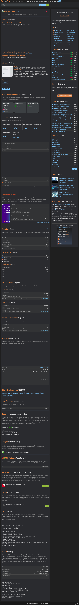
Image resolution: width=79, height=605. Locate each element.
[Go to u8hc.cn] (19, 11)
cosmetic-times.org (57, 74)
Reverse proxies (33, 103)
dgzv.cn (10, 393)
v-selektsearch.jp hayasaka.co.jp (61, 118)
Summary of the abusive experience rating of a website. (16, 321)
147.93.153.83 (55, 166)
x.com (56, 34)
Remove (57, 213)
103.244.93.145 (56, 158)
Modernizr (6, 109)
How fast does (13, 401)
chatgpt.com (58, 41)
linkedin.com (70, 39)
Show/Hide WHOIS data (61, 210)
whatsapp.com (71, 45)
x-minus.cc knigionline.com (60, 110)
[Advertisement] (25, 39)
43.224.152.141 (28, 54)
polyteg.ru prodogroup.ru (59, 112)
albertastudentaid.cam (58, 64)
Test (47, 506)
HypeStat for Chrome (66, 95)
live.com (69, 43)
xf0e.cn (37, 393)
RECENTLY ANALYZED (25, 1)
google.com (57, 30)
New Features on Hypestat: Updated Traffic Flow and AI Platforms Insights (66, 187)
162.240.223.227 (56, 147)
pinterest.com (58, 45)
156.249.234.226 (56, 160)
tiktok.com (57, 37)
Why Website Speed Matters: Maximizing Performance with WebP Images (66, 180)
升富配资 (4, 82)
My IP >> (74, 169)
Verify (11, 492)
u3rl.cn (42, 393)
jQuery (6, 111)
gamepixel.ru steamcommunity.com (62, 114)
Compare (43, 5)
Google (11, 442)
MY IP (60, 1)
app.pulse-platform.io (57, 72)
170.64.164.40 (56, 152)
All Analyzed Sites (31, 603)
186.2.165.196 (55, 141)
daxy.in (53, 76)
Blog (38, 603)
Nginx (18, 106)
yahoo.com (70, 41)
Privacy (42, 603)
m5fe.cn (10, 395)
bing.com (56, 39)
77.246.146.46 (55, 150)
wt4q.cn (4, 393)
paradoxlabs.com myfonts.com (61, 127)
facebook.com (58, 32)
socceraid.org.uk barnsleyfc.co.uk (62, 124)
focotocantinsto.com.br (58, 56)
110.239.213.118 (56, 145)
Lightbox (6, 108)
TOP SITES (18, 1)
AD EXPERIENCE (39, 1)
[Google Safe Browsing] (3, 452)
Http (7, 511)
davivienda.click (56, 66)
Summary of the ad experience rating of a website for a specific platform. (21, 286)
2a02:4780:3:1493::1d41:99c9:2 (60, 154)
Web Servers (19, 103)
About (46, 603)
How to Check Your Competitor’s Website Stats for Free (67, 194)
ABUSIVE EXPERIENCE (46, 1)
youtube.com (70, 30)
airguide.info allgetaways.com (61, 104)
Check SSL (45, 486)
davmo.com (55, 62)
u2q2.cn (15, 393)
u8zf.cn (32, 393)
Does (15, 414)
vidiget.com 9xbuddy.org (59, 129)
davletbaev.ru (55, 58)
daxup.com (55, 68)
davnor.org (55, 54)
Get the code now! (64, 227)
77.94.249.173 (55, 143)
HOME (14, 1)
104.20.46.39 (55, 162)
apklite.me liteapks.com (59, 131)
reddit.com (70, 37)
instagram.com (71, 32)
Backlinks (8, 229)
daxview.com (55, 70)
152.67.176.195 (55, 139)
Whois (7, 552)
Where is (12, 338)
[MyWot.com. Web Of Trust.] (4, 458)
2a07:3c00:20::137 (57, 149)
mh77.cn (21, 393)
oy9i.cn (27, 393)
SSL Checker (16, 472)
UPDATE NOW (64, 15)
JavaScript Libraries (6, 104)
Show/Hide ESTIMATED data (63, 204)
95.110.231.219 (56, 164)
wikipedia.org (58, 43)
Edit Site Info (5, 89)
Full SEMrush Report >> (43, 222)
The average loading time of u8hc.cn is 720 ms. (14, 404)
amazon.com (70, 34)
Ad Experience (11, 283)
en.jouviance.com (56, 52)
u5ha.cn (4, 395)
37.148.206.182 (56, 156)
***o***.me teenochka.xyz (60, 126)
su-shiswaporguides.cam (58, 79)
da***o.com (55, 77)
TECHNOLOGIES (55, 1)
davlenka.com (55, 60)
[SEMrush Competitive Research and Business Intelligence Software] (9, 194)
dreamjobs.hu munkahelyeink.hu (61, 106)
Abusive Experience (13, 318)
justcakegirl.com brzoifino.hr (60, 120)
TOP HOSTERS (32, 1)
